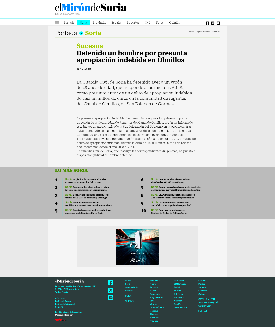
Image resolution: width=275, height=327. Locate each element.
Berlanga (154, 287)
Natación (178, 300)
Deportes (133, 22)
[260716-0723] (137, 246)
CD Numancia (180, 284)
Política (201, 284)
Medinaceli (155, 317)
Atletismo (178, 294)
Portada (69, 22)
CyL (147, 22)
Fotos (160, 22)
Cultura (201, 294)
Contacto (59, 307)
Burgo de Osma (156, 297)
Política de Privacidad (65, 304)
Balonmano (179, 297)
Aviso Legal (60, 298)
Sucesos (216, 32)
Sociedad (202, 287)
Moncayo (154, 311)
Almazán (154, 314)
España (116, 22)
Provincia (99, 22)
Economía (202, 290)
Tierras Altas (155, 294)
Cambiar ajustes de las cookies (68, 312)
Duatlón (177, 304)
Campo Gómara (157, 307)
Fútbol (177, 287)
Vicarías (153, 304)
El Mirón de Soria (91, 7)
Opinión (174, 22)
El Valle (153, 290)
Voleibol (177, 290)
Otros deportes (180, 307)
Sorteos (202, 311)
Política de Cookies (63, 301)
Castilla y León (206, 299)
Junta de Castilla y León (208, 302)
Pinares (153, 284)
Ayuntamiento (203, 32)
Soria (83, 22)
